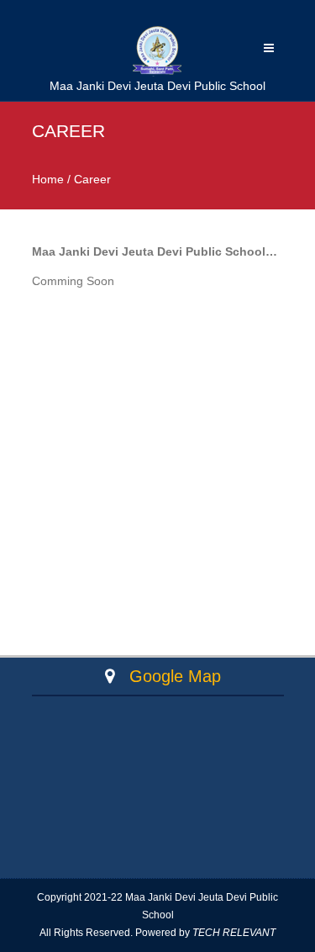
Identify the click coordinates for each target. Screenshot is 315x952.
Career (92, 179)
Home (48, 179)
